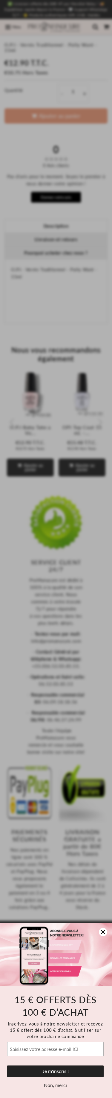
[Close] (103, 932)
